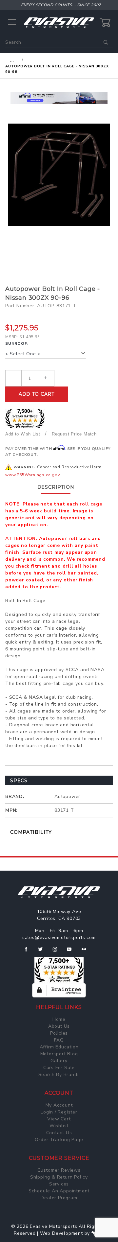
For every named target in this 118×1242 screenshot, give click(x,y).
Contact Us (59, 1133)
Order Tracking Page (59, 1140)
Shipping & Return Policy (59, 1177)
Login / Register (59, 1112)
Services (59, 1184)
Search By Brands (59, 1074)
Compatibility (30, 832)
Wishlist (59, 1126)
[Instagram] (57, 952)
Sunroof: (16, 343)
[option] (59, 98)
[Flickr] (87, 952)
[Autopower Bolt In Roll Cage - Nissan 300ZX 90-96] (59, 175)
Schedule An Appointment (59, 1191)
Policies (59, 1033)
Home (59, 1019)
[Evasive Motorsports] (59, 22)
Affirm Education (59, 1047)
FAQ (59, 1040)
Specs (19, 781)
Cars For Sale (59, 1068)
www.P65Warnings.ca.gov (32, 475)
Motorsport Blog (59, 1054)
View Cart (58, 1119)
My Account (59, 1105)
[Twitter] (43, 952)
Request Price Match (74, 434)
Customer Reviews (59, 1170)
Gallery (59, 1061)
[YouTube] (72, 952)
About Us (59, 1026)
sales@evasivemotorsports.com (59, 937)
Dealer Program (59, 1198)
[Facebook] (29, 952)
